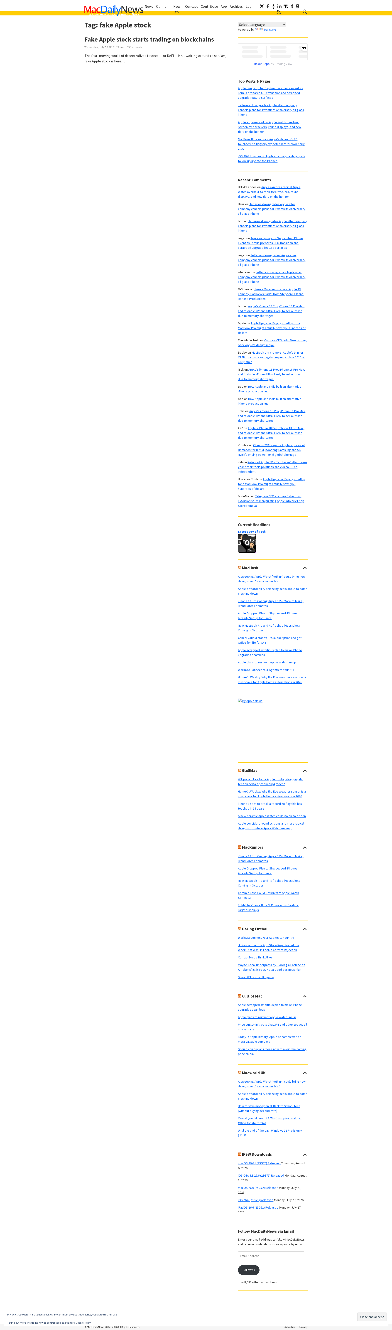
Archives (236, 6)
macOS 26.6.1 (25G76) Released (259, 1163)
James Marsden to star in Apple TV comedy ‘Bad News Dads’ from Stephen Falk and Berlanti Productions (271, 294)
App (224, 6)
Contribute (209, 6)
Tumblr (292, 6)
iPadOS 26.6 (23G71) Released (258, 1207)
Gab (297, 6)
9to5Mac (249, 770)
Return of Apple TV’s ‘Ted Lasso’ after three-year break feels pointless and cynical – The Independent (272, 467)
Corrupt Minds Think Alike (255, 957)
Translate (270, 29)
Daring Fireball (255, 928)
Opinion (162, 6)
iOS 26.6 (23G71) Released (255, 1200)
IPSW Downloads (257, 1154)
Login (250, 6)
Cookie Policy (83, 1322)
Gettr (273, 6)
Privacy (303, 1327)
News (149, 6)
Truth (286, 6)
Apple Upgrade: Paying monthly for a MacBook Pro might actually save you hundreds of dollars (272, 328)
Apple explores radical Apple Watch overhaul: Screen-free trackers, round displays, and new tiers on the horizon (269, 127)
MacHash (250, 567)
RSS (279, 12)
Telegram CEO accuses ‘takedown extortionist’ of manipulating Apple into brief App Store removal (271, 501)
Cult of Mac (252, 996)
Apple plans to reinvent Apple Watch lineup (267, 662)
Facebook (267, 6)
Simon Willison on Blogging (256, 977)
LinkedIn (279, 6)
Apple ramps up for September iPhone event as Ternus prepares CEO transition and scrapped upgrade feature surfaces (270, 93)
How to (176, 9)
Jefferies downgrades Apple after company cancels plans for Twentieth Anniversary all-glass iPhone (271, 110)
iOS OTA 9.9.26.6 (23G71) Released (261, 1175)
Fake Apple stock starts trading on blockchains (149, 39)
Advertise (289, 1327)
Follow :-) (249, 1270)
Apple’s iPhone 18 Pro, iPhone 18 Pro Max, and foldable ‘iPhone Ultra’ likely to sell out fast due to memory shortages (271, 311)
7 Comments (134, 47)
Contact (191, 6)
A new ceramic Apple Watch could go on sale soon (272, 816)
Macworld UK (253, 1072)
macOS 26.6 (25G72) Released (258, 1188)
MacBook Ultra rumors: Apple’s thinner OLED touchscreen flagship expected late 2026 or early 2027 (271, 144)
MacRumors (252, 847)
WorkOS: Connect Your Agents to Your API (266, 670)
